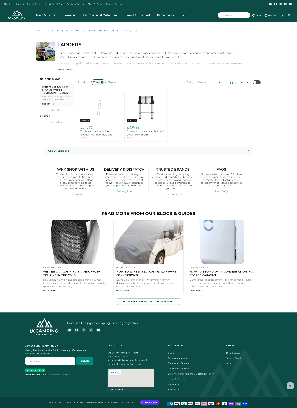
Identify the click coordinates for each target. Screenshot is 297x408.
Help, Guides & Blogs (53, 4)
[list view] (236, 82)
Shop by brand (173, 194)
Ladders (114, 30)
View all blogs (57, 110)
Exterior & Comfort (95, 30)
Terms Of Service (176, 379)
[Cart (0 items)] (288, 15)
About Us (8, 4)
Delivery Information (178, 358)
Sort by (191, 82)
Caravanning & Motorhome (100, 15)
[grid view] (231, 82)
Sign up (84, 361)
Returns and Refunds (178, 363)
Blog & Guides (233, 352)
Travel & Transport (137, 15)
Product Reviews (114, 4)
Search (171, 352)
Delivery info (124, 191)
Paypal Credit (33, 4)
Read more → (49, 104)
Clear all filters (57, 122)
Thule (83, 137)
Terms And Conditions (179, 368)
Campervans (165, 15)
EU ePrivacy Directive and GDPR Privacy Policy (191, 373)
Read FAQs (221, 191)
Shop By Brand (95, 4)
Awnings (70, 15)
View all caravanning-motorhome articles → (148, 301)
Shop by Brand (233, 358)
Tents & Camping (47, 15)
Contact (20, 4)
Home (40, 30)
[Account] (283, 15)
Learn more (76, 194)
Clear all (112, 82)
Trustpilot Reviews (76, 4)
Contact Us (173, 384)
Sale (183, 15)
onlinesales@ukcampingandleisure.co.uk (127, 360)
